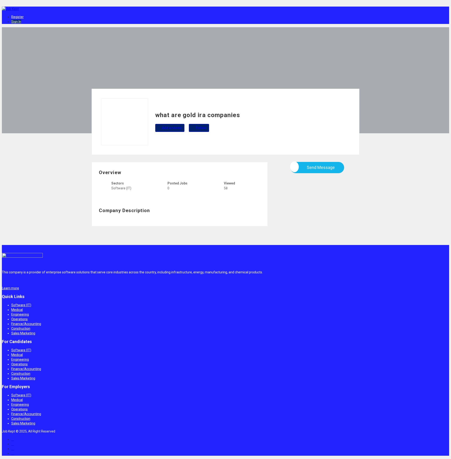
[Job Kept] (11, 9)
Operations (19, 319)
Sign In (16, 21)
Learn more (10, 288)
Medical (17, 310)
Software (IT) (21, 305)
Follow (200, 128)
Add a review (171, 128)
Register (17, 17)
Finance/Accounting (26, 324)
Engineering (20, 314)
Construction (20, 328)
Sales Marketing (23, 333)
